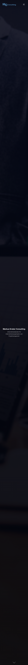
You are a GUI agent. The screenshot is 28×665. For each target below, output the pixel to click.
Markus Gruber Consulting (14, 329)
